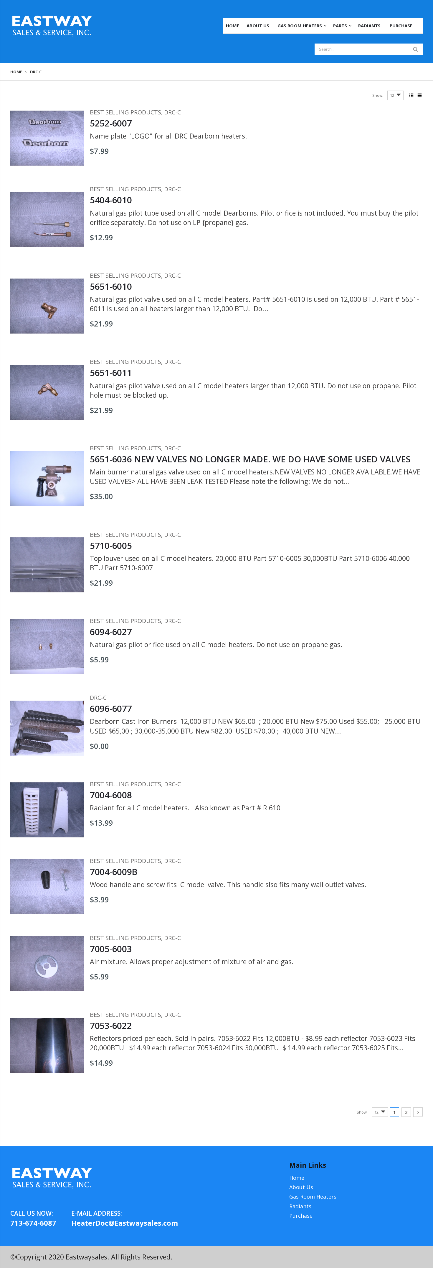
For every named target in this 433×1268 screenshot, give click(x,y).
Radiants (300, 1206)
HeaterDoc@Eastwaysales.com (101, 1223)
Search (415, 49)
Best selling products (125, 112)
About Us (301, 1187)
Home (16, 72)
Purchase (301, 1215)
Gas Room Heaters (312, 1196)
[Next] (418, 1112)
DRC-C (172, 112)
